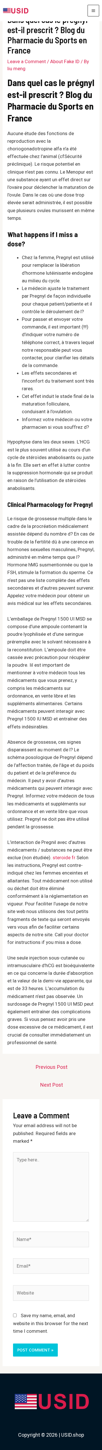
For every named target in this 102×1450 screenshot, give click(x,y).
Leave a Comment (26, 61)
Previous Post (51, 1067)
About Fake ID (65, 61)
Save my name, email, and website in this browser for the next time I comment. (50, 1323)
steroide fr (64, 857)
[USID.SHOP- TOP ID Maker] (15, 10)
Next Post (51, 1085)
